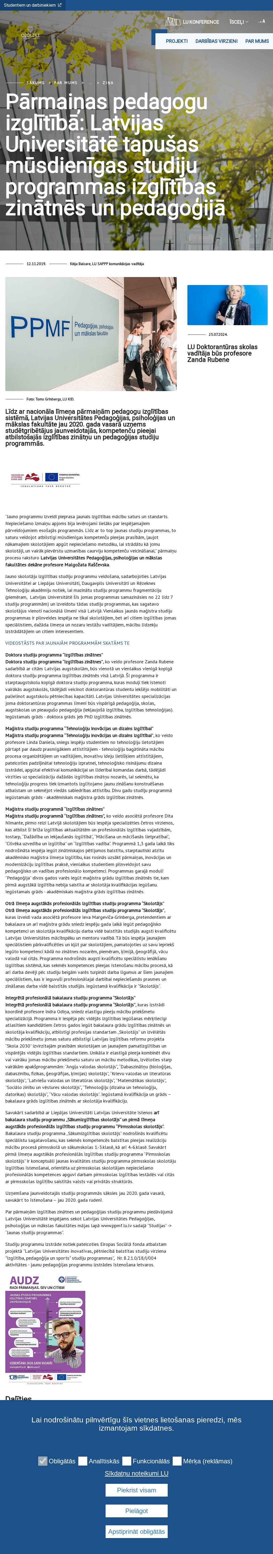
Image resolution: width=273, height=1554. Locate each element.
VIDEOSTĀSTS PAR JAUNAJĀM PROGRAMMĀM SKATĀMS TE (68, 643)
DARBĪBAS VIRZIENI (217, 41)
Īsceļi (237, 22)
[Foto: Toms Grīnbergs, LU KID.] (91, 336)
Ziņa (108, 82)
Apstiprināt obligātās (136, 1531)
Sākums (36, 82)
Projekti (177, 41)
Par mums (257, 41)
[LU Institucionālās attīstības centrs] (28, 32)
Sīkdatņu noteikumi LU (136, 1473)
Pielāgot (136, 1510)
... (90, 82)
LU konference (201, 22)
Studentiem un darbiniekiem (30, 5)
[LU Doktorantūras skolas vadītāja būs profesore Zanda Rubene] (227, 305)
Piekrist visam (136, 1490)
